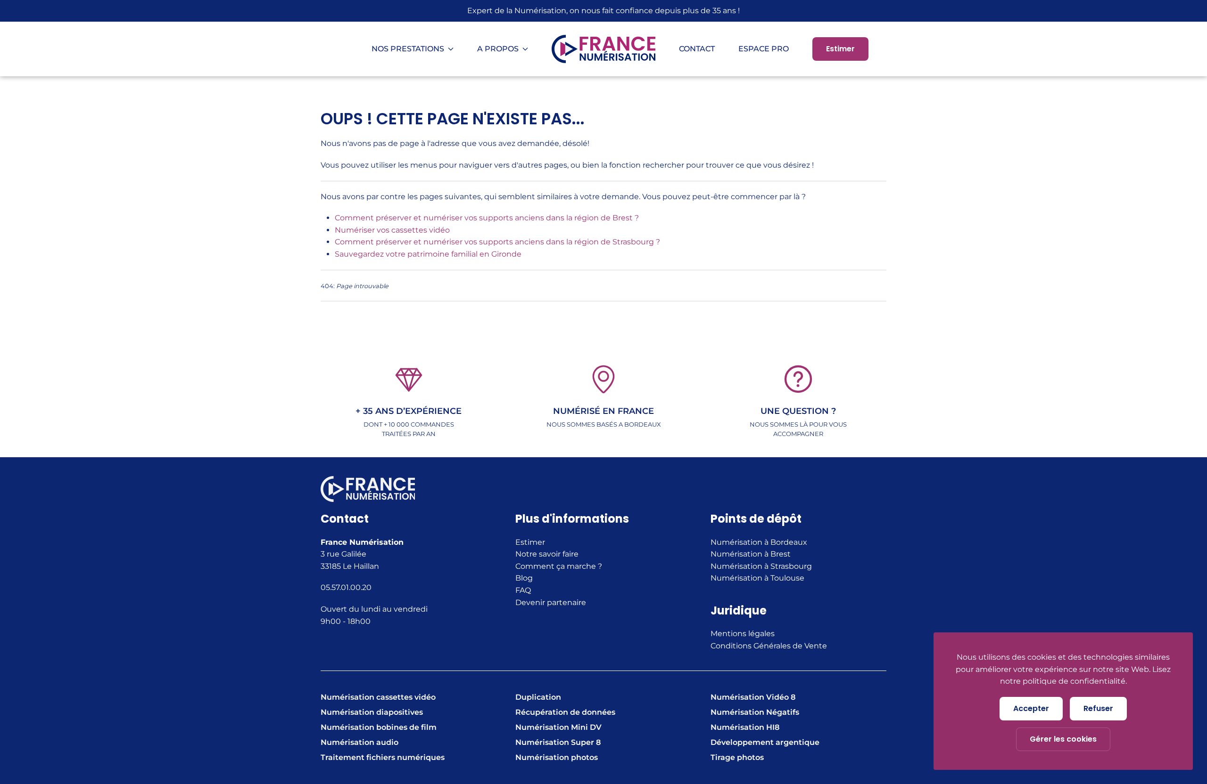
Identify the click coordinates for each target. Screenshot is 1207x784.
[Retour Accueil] (603, 49)
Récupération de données (565, 712)
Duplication (538, 697)
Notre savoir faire (547, 554)
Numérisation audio (359, 742)
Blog (524, 578)
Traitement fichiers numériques (383, 757)
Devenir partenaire (550, 602)
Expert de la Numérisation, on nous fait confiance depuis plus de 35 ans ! (603, 10)
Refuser (1098, 708)
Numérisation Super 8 (558, 742)
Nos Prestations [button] (408, 48)
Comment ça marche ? (558, 566)
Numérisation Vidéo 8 (753, 697)
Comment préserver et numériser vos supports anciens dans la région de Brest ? (487, 217)
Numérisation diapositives (372, 712)
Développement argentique (765, 742)
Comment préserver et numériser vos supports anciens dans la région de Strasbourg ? (497, 241)
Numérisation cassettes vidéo (378, 697)
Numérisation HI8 (745, 727)
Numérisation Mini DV (558, 727)
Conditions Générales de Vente (769, 645)
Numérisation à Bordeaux (759, 542)
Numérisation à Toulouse (757, 578)
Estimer (840, 48)
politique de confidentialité (1074, 681)
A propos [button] (498, 48)
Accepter (1031, 708)
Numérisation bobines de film (379, 727)
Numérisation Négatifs (755, 712)
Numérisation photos (556, 757)
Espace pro (763, 48)
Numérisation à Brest (751, 554)
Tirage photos (737, 757)
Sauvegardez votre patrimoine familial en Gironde (428, 254)
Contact (697, 48)
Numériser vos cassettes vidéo (392, 230)
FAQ (523, 590)
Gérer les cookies (1063, 739)
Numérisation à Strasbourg (761, 566)
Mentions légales (743, 633)
